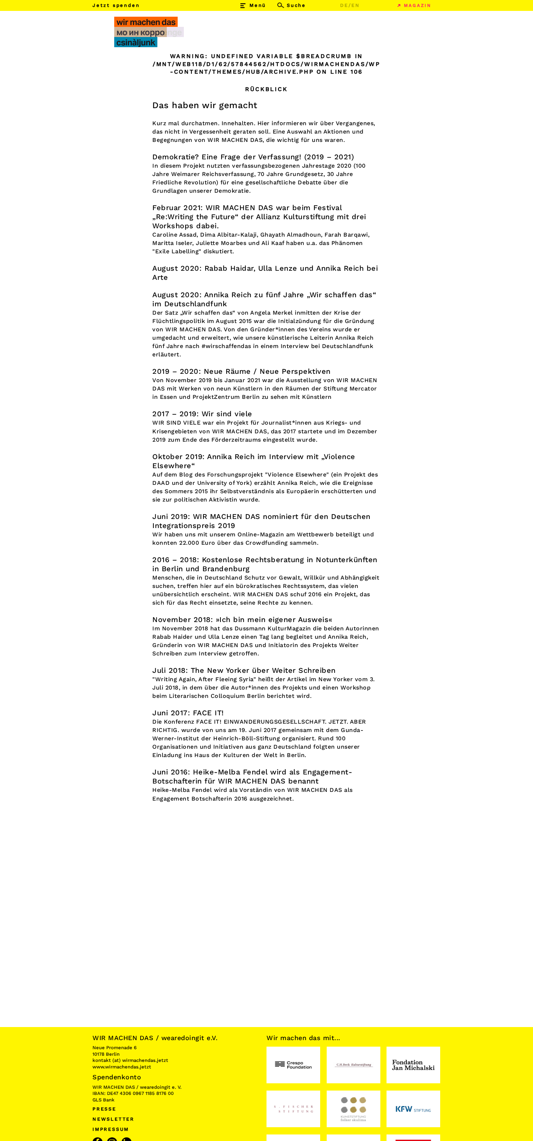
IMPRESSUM (110, 1129)
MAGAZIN (417, 5)
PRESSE (104, 1109)
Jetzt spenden (116, 5)
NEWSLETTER (113, 1119)
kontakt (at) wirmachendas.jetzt (130, 1060)
